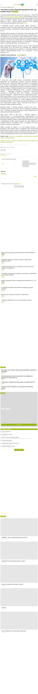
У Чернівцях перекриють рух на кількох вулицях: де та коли (16, 300)
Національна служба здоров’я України (13, 16)
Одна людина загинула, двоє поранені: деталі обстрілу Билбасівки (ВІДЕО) (18, 253)
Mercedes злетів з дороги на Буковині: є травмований (14, 294)
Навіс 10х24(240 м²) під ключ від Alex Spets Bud (14, 631)
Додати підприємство (19, 449)
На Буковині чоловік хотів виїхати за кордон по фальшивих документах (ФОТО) (16, 260)
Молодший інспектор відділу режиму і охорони (13, 561)
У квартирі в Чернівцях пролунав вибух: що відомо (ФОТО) (18, 382)
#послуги (8, 147)
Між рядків (6, 409)
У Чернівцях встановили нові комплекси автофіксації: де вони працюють (17, 288)
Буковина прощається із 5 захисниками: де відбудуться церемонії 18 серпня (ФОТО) (17, 376)
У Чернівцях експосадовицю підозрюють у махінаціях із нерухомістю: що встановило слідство (19, 274)
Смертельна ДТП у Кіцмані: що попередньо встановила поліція (17, 387)
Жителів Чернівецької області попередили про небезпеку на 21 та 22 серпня (18, 281)
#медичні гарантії (3, 147)
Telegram (19, 55)
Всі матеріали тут (19, 424)
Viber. (25, 55)
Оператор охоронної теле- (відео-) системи (12, 584)
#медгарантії (12, 147)
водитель (4, 607)
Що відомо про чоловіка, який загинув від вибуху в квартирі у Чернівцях (18, 370)
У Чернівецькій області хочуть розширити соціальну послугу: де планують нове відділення (17, 267)
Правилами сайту (18, 183)
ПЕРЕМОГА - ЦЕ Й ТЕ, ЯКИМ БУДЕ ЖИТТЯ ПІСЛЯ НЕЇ (14, 537)
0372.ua (25, 23)
